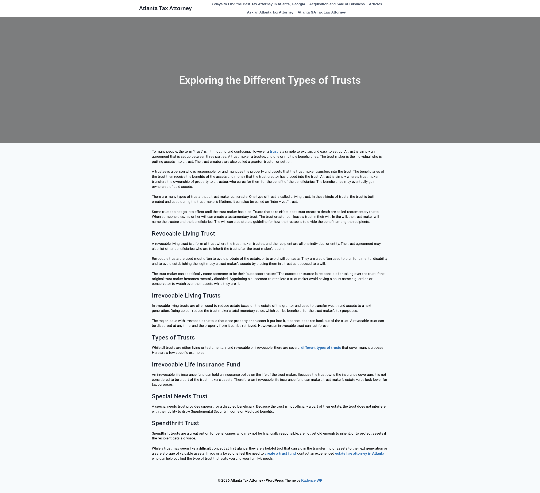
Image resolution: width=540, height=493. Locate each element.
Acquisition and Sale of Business (337, 4)
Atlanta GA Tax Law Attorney (322, 12)
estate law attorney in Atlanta (359, 453)
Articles (375, 4)
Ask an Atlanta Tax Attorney (270, 12)
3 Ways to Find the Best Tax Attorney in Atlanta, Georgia (258, 4)
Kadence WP (311, 480)
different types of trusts (321, 348)
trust (274, 152)
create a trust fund (280, 453)
